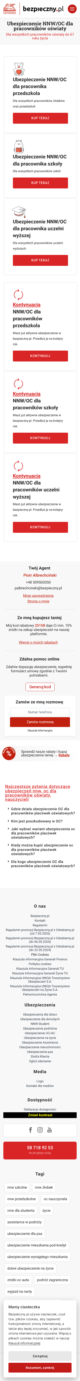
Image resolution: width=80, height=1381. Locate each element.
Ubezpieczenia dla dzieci (40, 1014)
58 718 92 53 (40, 1147)
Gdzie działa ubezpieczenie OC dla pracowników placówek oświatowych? (43, 811)
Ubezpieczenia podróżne (40, 1028)
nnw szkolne (17, 1187)
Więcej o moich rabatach (38, 642)
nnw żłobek (44, 1187)
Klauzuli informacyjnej (24, 1343)
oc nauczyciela (55, 1199)
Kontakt (40, 921)
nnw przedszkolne (21, 1199)
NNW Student (40, 1024)
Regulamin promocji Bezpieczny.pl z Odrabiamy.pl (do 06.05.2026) (40, 940)
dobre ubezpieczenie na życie (30, 1268)
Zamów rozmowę (40, 722)
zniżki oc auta (18, 1280)
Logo (39, 1081)
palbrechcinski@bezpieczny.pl (38, 588)
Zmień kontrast (40, 1115)
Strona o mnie (38, 601)
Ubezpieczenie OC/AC (40, 1033)
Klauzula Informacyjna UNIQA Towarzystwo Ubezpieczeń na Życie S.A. (40, 988)
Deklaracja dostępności (40, 1109)
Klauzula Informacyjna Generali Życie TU (40, 973)
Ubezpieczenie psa (40, 1052)
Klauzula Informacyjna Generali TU (40, 969)
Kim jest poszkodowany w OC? (37, 821)
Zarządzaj (40, 1356)
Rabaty (64, 755)
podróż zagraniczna (52, 1280)
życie (46, 1210)
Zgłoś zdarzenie (40, 1061)
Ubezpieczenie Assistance (40, 1042)
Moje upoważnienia (38, 596)
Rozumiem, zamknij (40, 1367)
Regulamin (40, 925)
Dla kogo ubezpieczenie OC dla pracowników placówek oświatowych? (43, 864)
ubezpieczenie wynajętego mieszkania (37, 1257)
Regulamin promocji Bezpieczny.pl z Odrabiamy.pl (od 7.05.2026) (40, 931)
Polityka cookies (40, 964)
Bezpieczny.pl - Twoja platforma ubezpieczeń (33, 9)
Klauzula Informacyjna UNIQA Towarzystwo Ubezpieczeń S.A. (40, 979)
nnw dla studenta (20, 1210)
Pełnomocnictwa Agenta (40, 994)
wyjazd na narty (19, 1291)
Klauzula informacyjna (40, 730)
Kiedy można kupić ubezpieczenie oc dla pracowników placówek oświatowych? (42, 849)
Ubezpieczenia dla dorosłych (40, 1019)
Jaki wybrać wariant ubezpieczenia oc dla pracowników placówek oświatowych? (43, 833)
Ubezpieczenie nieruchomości (40, 1047)
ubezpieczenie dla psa (24, 1234)
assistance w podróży (24, 1222)
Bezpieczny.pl (40, 916)
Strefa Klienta (40, 1056)
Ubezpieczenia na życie (40, 1038)
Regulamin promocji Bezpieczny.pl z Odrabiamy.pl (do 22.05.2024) (40, 948)
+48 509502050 (38, 582)
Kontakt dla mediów (40, 1086)
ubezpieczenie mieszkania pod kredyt (36, 1245)
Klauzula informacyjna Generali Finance (40, 959)
